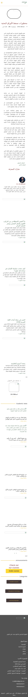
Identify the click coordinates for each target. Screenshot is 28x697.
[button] (17, 173)
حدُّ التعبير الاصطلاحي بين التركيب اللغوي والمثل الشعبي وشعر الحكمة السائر (14, 224)
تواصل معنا (24, 678)
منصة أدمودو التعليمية (18, 363)
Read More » (23, 421)
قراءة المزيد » (21, 237)
